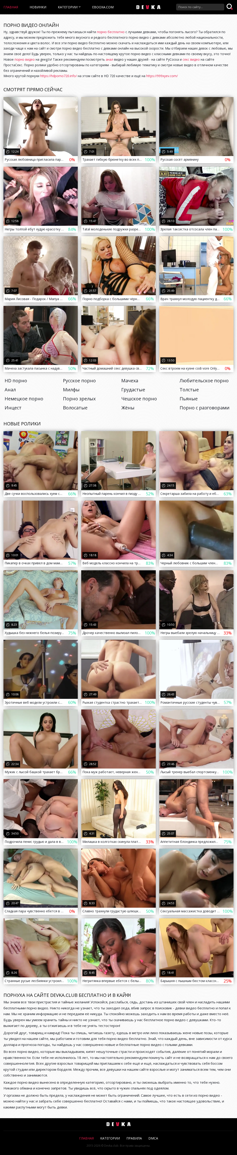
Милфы (71, 389)
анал (109, 59)
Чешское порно (139, 398)
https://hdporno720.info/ (58, 76)
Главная (10, 7)
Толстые (189, 389)
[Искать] (230, 7)
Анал (10, 389)
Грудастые (133, 389)
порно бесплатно (111, 32)
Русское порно (79, 380)
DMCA (153, 1138)
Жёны (127, 408)
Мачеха (129, 380)
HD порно (16, 380)
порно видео (25, 59)
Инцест (13, 408)
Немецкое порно (24, 398)
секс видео (191, 59)
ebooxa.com (103, 7)
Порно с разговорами (204, 408)
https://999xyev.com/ (162, 76)
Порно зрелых (79, 398)
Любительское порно (204, 380)
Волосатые (75, 408)
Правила (134, 1138)
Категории (68, 7)
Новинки (38, 7)
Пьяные (189, 398)
